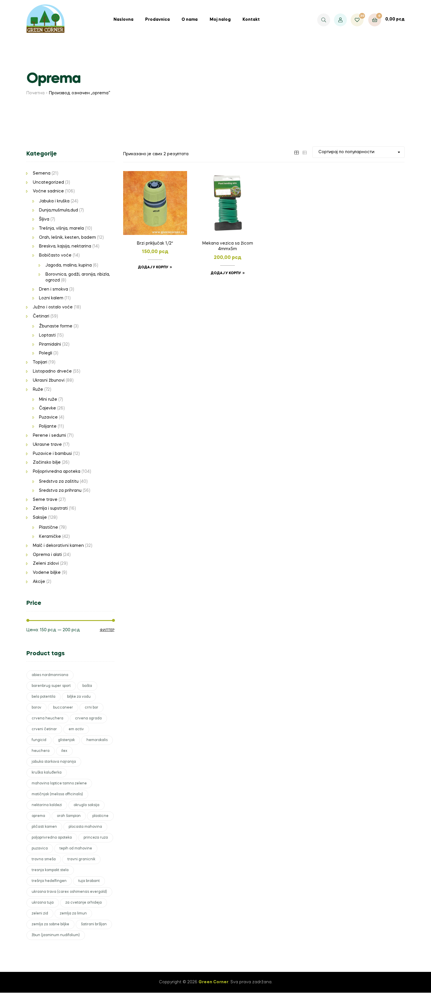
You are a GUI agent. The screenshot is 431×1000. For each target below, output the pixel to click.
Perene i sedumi (49, 436)
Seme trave (45, 500)
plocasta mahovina (85, 827)
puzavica (40, 848)
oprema (38, 816)
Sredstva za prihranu (60, 491)
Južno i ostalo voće (53, 307)
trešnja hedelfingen (49, 881)
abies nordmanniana (50, 675)
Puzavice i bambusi (52, 454)
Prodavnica (157, 20)
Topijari (40, 362)
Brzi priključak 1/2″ (155, 243)
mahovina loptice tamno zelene (59, 783)
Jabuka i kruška (54, 201)
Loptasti (47, 335)
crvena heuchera (47, 718)
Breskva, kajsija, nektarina (65, 246)
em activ (76, 729)
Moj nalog (220, 20)
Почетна (35, 93)
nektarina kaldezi (47, 805)
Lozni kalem (51, 298)
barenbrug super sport (51, 686)
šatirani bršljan (94, 924)
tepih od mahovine (76, 848)
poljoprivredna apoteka (52, 837)
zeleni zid (40, 913)
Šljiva (44, 219)
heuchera (41, 751)
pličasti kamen (44, 827)
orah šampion (69, 816)
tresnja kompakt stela (50, 870)
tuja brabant (89, 881)
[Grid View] (296, 152)
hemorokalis (97, 740)
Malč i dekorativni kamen (58, 546)
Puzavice (48, 417)
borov (36, 707)
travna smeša (44, 859)
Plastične (48, 527)
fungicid (39, 740)
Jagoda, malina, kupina (68, 265)
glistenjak (66, 740)
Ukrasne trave (47, 445)
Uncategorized (48, 182)
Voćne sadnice (48, 191)
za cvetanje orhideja (83, 903)
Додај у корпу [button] (153, 267)
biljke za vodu (79, 697)
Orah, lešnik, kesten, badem (67, 238)
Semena (41, 173)
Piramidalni (50, 344)
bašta (87, 686)
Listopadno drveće (52, 371)
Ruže (38, 390)
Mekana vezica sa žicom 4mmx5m (227, 246)
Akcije (39, 582)
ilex (64, 751)
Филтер (107, 630)
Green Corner (213, 982)
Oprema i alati (47, 555)
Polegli (45, 353)
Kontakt (251, 20)
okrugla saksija (86, 805)
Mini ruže (48, 399)
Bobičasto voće (55, 255)
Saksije (40, 518)
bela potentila (43, 697)
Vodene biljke (47, 573)
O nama (189, 20)
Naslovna (123, 20)
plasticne (100, 816)
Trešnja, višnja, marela (61, 228)
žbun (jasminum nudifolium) (56, 935)
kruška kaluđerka (47, 772)
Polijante (48, 426)
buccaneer (63, 707)
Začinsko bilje (47, 462)
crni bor (91, 707)
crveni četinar (44, 729)
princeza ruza (96, 837)
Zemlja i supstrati (50, 508)
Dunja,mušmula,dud (58, 210)
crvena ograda (88, 718)
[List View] (304, 152)
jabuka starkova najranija (54, 762)
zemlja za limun (73, 913)
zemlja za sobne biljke (50, 924)
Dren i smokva (53, 289)
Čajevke (47, 408)
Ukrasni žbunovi (49, 380)
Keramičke (50, 537)
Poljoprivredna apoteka (56, 472)
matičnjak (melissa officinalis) (57, 794)
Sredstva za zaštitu (59, 481)
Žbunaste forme (55, 326)
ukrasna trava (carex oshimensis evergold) (69, 892)
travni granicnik (81, 859)
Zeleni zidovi (46, 564)
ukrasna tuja (43, 903)
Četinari (41, 316)
